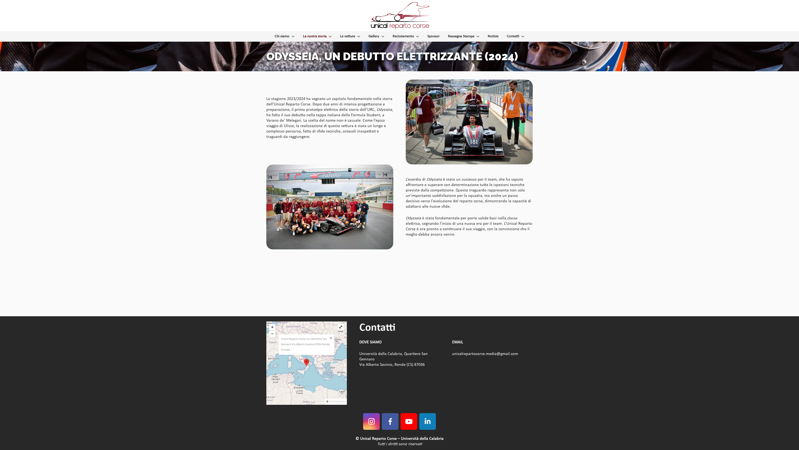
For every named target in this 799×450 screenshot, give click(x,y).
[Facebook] (390, 421)
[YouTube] (409, 421)
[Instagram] (371, 421)
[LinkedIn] (427, 421)
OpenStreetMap (337, 401)
